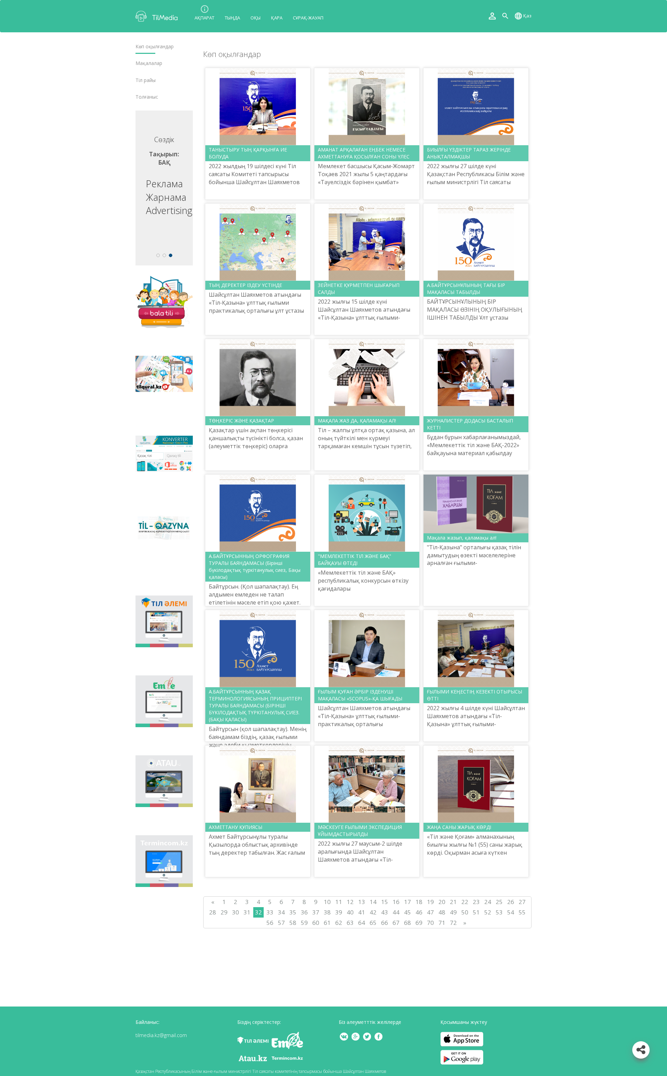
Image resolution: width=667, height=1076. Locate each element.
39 (338, 912)
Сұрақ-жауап (308, 18)
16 (396, 902)
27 (522, 902)
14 (373, 902)
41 (361, 912)
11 (338, 902)
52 (487, 912)
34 (281, 912)
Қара (276, 18)
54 (510, 912)
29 (224, 912)
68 (407, 923)
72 (453, 923)
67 (396, 923)
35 (292, 912)
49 (453, 912)
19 (430, 902)
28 (212, 912)
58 (292, 923)
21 (453, 902)
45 (407, 912)
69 (418, 923)
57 (281, 923)
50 (464, 912)
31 (247, 912)
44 (396, 912)
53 (499, 912)
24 (487, 902)
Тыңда (232, 18)
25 (499, 902)
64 (361, 923)
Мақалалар (148, 63)
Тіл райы (145, 80)
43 (384, 912)
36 (304, 912)
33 (269, 912)
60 (315, 923)
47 (430, 912)
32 (258, 912)
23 (476, 902)
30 (235, 912)
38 (327, 912)
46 (418, 912)
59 (304, 923)
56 (269, 923)
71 (441, 923)
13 (361, 902)
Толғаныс (146, 97)
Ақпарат (204, 18)
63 (350, 923)
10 (327, 902)
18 (418, 902)
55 (522, 912)
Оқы (255, 18)
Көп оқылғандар (154, 46)
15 (384, 902)
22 (464, 902)
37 (315, 912)
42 (373, 912)
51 (476, 912)
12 (350, 902)
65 (373, 923)
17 (407, 902)
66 (384, 923)
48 (441, 912)
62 (338, 923)
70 (430, 923)
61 (327, 923)
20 (441, 902)
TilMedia (158, 16)
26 (510, 902)
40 (350, 912)
